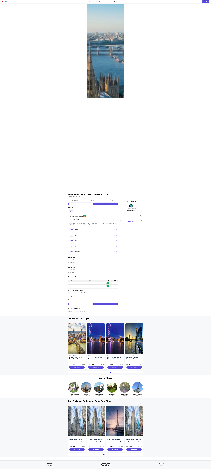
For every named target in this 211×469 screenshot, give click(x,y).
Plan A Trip (205, 1)
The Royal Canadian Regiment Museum (99, 394)
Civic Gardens (112, 394)
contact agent (80, 203)
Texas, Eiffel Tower (137, 394)
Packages (90, 1)
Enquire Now (77, 367)
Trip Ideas (108, 1)
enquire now (105, 203)
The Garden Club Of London (73, 394)
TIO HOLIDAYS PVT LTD (131, 208)
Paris (74, 196)
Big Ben (86, 394)
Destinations (98, 1)
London (70, 196)
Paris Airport (77, 196)
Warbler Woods (124, 394)
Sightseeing (116, 1)
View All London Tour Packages (105, 372)
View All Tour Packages (105, 454)
